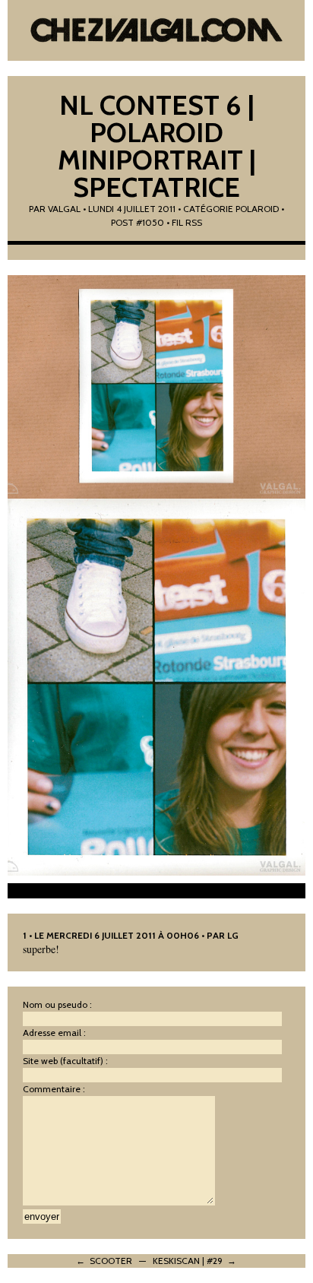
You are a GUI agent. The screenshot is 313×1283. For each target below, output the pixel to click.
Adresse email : (54, 1032)
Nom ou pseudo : (57, 1004)
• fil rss (184, 222)
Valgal (64, 208)
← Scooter (104, 1260)
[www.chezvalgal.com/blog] (156, 30)
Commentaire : (54, 1089)
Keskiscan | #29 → (194, 1260)
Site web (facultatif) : (65, 1060)
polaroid (257, 208)
